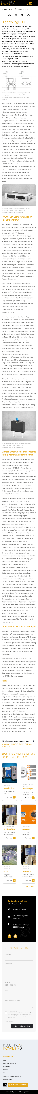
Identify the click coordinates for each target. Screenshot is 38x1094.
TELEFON (7, 982)
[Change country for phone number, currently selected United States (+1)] (7, 985)
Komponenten (8, 785)
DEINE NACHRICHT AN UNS (12, 1000)
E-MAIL (7, 973)
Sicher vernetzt (6, 871)
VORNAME (8, 954)
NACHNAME (8, 964)
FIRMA (7, 991)
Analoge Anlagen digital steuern (28, 829)
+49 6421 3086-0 (19, 909)
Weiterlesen (11, 797)
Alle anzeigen (30, 886)
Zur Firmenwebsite (34, 741)
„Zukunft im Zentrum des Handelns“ (27, 871)
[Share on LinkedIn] (22, 15)
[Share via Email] (15, 15)
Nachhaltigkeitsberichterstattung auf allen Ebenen (28, 789)
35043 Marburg (18, 927)
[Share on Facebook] (28, 15)
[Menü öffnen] (35, 3)
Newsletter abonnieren (19, 1084)
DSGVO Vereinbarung (11, 1011)
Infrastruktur (8, 826)
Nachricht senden (22, 1026)
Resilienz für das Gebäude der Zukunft (8, 829)
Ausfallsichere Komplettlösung (9, 788)
